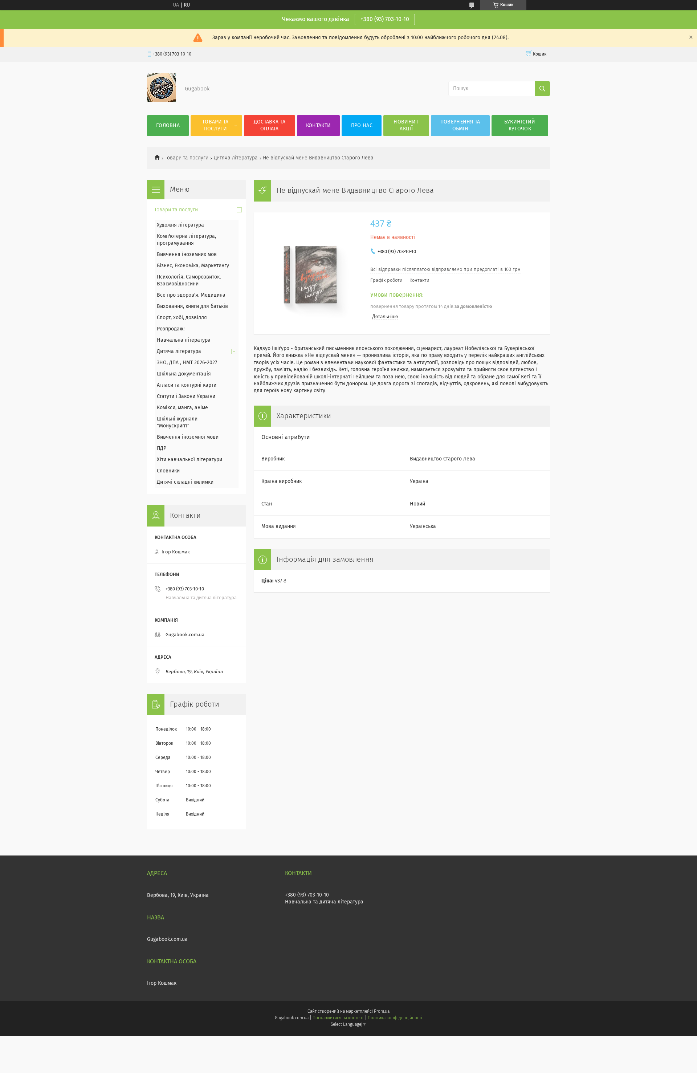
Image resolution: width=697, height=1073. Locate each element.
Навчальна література (184, 340)
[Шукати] (542, 88)
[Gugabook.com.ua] (161, 100)
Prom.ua (382, 1011)
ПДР (161, 448)
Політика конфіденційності (395, 1018)
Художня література (180, 225)
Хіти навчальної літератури (189, 459)
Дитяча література (236, 157)
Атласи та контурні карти (186, 385)
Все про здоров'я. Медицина (191, 295)
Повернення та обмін (460, 125)
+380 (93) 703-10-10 (384, 19)
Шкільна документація (184, 374)
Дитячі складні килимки (185, 482)
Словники (168, 470)
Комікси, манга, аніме (182, 407)
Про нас (361, 125)
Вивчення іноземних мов (187, 254)
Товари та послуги (215, 125)
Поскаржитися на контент (338, 1018)
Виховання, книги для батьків (192, 306)
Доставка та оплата (269, 125)
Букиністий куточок (519, 125)
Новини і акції (406, 125)
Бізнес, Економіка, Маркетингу (193, 265)
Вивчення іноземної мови (188, 437)
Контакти (318, 125)
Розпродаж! (170, 329)
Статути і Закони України (186, 396)
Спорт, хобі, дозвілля (182, 317)
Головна (168, 125)
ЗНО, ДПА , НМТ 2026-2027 (187, 362)
